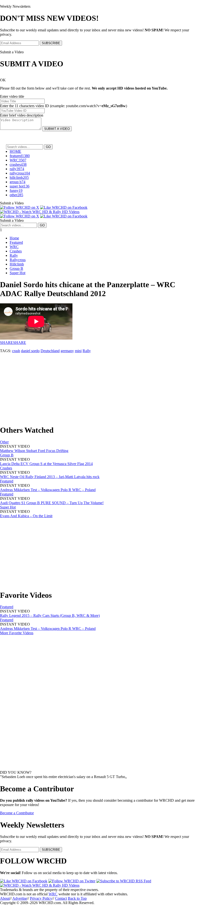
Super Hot (17, 273)
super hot (19, 186)
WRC (18, 160)
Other (4, 442)
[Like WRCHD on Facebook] (63, 207)
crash (16, 351)
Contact (61, 898)
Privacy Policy (41, 898)
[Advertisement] (99, 387)
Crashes (16, 251)
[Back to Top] (39, 885)
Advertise (19, 898)
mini (78, 351)
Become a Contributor (17, 813)
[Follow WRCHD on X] (19, 207)
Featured (16, 242)
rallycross (20, 173)
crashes (18, 164)
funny (16, 190)
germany (67, 351)
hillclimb (19, 177)
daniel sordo (30, 351)
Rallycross (18, 260)
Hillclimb (17, 264)
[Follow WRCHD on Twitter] (71, 881)
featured (20, 156)
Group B (16, 268)
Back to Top (77, 898)
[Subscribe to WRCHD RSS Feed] (123, 881)
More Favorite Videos (16, 633)
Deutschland (50, 351)
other (16, 195)
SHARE (6, 343)
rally (17, 169)
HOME (15, 151)
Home (14, 238)
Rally (14, 255)
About (5, 898)
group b (17, 182)
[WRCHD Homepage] (39, 212)
